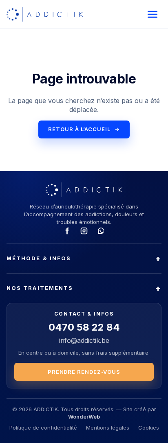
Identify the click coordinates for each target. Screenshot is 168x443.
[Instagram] (84, 231)
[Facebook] (67, 231)
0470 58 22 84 (84, 327)
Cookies (148, 427)
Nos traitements (40, 288)
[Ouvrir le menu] (152, 14)
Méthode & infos (39, 258)
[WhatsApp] (101, 231)
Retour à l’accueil (83, 129)
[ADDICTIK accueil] (45, 14)
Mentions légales (107, 427)
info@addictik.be (84, 340)
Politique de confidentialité (43, 427)
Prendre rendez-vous (84, 371)
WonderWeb (84, 416)
